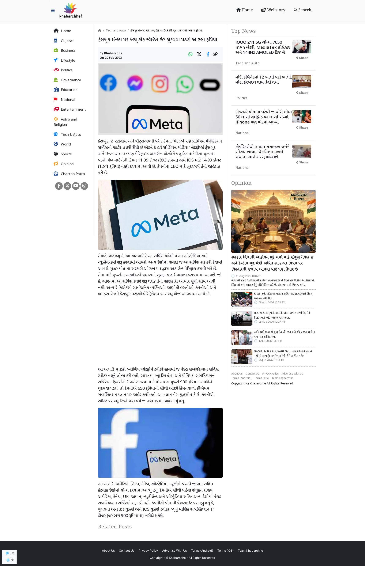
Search (304, 10)
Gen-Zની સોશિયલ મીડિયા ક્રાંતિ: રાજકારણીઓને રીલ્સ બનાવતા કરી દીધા (283, 296)
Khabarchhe (113, 54)
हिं (12, 560)
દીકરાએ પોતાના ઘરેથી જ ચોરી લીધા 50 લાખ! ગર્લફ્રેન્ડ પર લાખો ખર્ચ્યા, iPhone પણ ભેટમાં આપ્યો (264, 117)
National (67, 100)
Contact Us (252, 374)
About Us (237, 374)
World (65, 144)
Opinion (67, 164)
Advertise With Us (292, 374)
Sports (66, 154)
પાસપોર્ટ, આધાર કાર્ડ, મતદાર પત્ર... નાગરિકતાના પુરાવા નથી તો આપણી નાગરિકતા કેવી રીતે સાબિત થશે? (283, 353)
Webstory (275, 10)
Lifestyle (67, 60)
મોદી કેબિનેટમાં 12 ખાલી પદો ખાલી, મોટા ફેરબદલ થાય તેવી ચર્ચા (264, 80)
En (12, 553)
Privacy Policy (270, 374)
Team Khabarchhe (282, 378)
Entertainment (73, 109)
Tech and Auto (116, 31)
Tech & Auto (70, 135)
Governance (70, 80)
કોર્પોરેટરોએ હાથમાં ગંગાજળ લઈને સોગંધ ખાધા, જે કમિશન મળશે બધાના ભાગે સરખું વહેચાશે (263, 152)
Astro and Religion (65, 122)
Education (69, 90)
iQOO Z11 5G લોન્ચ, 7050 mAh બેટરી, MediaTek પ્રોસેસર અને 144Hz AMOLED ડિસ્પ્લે (263, 48)
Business (67, 51)
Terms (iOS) (261, 378)
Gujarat (67, 41)
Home (247, 10)
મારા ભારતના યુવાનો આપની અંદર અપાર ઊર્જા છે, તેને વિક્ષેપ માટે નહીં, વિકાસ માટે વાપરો (282, 315)
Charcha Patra (72, 174)
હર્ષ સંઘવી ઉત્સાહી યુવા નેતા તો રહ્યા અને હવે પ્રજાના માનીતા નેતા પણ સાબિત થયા (284, 334)
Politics (66, 70)
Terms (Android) (241, 378)
